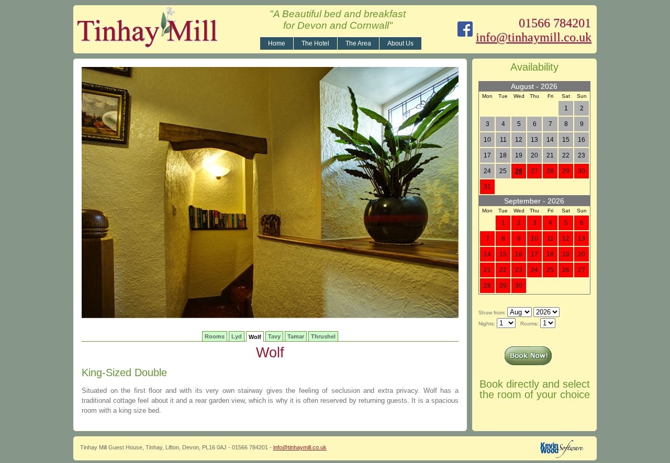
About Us (400, 43)
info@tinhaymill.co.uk (533, 37)
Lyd (236, 336)
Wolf (255, 337)
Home (276, 43)
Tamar (295, 336)
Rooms (215, 336)
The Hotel (315, 43)
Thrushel (323, 336)
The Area (358, 43)
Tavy (274, 336)
